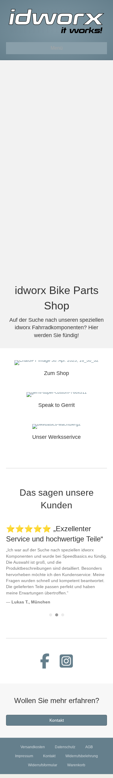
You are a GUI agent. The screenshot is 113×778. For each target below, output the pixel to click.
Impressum (24, 756)
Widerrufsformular (42, 765)
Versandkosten (32, 747)
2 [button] (56, 614)
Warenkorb (76, 765)
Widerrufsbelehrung (81, 756)
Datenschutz (65, 747)
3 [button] (62, 614)
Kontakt (49, 756)
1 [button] (50, 614)
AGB (89, 747)
